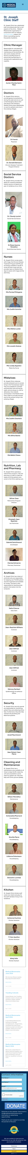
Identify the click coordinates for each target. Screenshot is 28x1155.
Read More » (9, 982)
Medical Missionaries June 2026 (13, 972)
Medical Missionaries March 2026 (13, 1045)
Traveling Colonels (12, 993)
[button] (23, 4)
